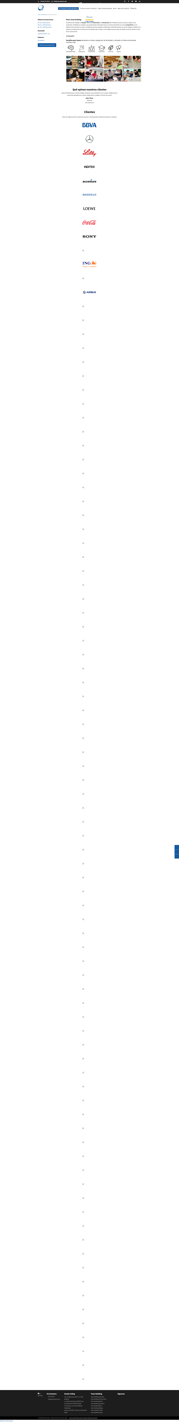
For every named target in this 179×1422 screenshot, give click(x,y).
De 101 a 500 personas (44, 27)
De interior (41, 40)
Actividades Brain (71, 51)
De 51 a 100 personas (44, 25)
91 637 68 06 (51, 1396)
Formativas (102, 51)
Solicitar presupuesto (47, 45)
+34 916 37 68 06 (45, 1)
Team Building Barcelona (97, 1403)
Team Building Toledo (97, 1410)
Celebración (81, 51)
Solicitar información (6, 1421)
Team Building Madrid (97, 1401)
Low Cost (110, 51)
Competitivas (91, 51)
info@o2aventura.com (60, 1)
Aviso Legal (72, 1418)
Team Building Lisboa (97, 1412)
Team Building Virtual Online (98, 1399)
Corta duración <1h (44, 34)
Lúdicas (119, 51)
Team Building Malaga (97, 1408)
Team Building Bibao (96, 1406)
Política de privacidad (81, 1418)
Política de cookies (92, 1418)
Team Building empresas (97, 1397)
